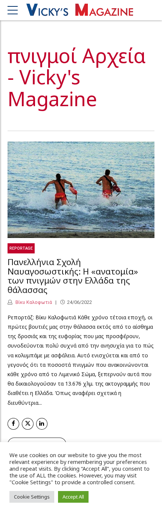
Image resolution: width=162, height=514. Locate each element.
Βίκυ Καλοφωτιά (33, 302)
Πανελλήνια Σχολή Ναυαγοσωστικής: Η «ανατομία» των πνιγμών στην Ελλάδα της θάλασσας (73, 276)
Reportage (21, 248)
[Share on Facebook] (13, 424)
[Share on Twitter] (28, 424)
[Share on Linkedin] (42, 424)
